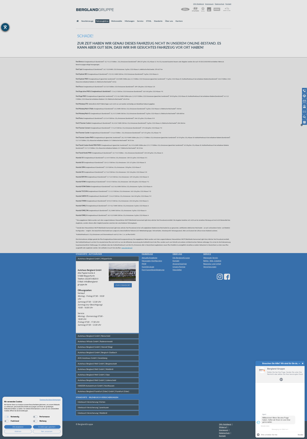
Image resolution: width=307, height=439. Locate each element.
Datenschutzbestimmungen (50, 400)
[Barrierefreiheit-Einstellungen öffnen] (5, 27)
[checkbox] (6, 417)
